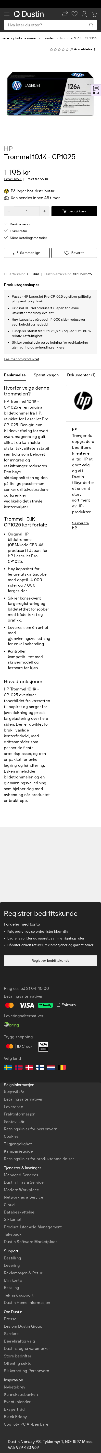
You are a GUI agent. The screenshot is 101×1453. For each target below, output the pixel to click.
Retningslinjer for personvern (30, 1129)
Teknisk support (19, 1295)
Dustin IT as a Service (24, 1182)
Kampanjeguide (18, 1151)
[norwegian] (19, 1068)
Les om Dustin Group (23, 1326)
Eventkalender (17, 1401)
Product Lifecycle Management (33, 1227)
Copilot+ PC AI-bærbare (26, 1424)
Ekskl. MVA (13, 179)
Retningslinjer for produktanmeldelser (39, 1159)
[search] (91, 25)
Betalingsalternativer (23, 1099)
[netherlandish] (51, 1068)
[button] (65, 14)
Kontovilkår (14, 1121)
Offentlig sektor (18, 1363)
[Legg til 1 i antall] (45, 211)
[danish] (29, 1068)
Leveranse (13, 1106)
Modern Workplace (21, 1190)
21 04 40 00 (37, 988)
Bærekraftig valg (19, 1341)
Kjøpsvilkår (14, 1092)
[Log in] (84, 14)
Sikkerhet (13, 1219)
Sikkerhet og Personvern (26, 1370)
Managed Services (21, 1175)
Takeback (13, 1234)
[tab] (17, 375)
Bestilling (12, 1258)
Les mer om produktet (21, 359)
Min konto (13, 1280)
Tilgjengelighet (18, 1144)
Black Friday (15, 1416)
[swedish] (8, 1068)
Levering (12, 1265)
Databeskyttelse (19, 1212)
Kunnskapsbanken (21, 1394)
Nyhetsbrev (14, 1387)
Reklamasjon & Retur (23, 1273)
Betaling (11, 1287)
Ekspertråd (14, 1409)
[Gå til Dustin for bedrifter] (30, 14)
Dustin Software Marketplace (31, 1241)
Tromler (48, 38)
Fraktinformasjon (19, 1114)
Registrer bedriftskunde (51, 961)
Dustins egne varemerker (27, 1348)
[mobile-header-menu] (7, 14)
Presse (10, 1319)
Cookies (11, 1136)
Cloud (9, 1204)
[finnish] (40, 1068)
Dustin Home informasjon (27, 1302)
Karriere (11, 1333)
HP (8, 149)
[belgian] (62, 1068)
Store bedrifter (17, 1356)
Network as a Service (23, 1197)
